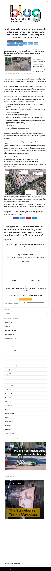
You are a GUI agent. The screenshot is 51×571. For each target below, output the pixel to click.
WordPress (35, 569)
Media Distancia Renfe (10, 382)
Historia (7, 370)
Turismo (7, 429)
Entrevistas (8, 362)
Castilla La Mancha (9, 338)
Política (7, 401)
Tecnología (8, 421)
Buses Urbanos (11, 43)
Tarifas (7, 409)
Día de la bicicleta (9, 350)
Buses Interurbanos (10, 330)
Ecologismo (8, 354)
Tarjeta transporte (9, 413)
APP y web (7, 322)
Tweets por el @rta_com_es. (12, 563)
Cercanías (7, 346)
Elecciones (7, 358)
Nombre (14, 280)
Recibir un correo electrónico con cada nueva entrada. (25, 295)
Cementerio (8, 342)
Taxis (6, 417)
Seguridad (15, 45)
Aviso (6, 326)
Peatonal (7, 397)
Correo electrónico (36, 280)
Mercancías (8, 386)
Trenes (20, 45)
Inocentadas (8, 378)
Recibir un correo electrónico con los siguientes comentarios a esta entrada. (25, 289)
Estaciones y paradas (21, 43)
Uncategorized (9, 433)
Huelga (7, 374)
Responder (9, 248)
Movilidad (30, 43)
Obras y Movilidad (9, 393)
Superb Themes (42, 569)
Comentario (25, 261)
